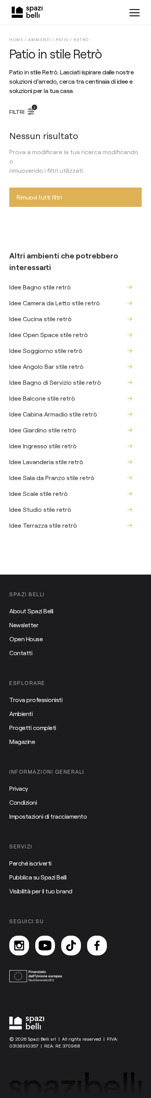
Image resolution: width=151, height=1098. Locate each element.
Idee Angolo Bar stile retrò (46, 366)
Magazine (22, 741)
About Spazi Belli (31, 610)
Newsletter (23, 624)
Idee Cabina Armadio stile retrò (53, 414)
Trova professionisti (35, 699)
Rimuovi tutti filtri (39, 197)
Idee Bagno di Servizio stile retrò (55, 382)
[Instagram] (19, 945)
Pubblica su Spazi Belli (38, 877)
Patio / (65, 39)
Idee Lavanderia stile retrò (46, 461)
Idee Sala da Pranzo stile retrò (51, 477)
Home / (18, 39)
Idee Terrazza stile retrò (43, 525)
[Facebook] (97, 945)
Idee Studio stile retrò (40, 509)
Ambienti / (42, 39)
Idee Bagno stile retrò (40, 287)
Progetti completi (32, 727)
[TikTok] (71, 945)
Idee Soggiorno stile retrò (45, 350)
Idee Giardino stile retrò (42, 430)
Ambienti (21, 713)
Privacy (18, 788)
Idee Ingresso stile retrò (43, 445)
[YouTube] (45, 945)
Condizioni (23, 802)
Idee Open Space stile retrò (48, 334)
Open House (26, 638)
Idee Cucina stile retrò (40, 318)
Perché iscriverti (30, 863)
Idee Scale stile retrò (38, 493)
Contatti (20, 652)
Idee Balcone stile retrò (42, 398)
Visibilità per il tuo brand (40, 891)
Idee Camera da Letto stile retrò (54, 302)
